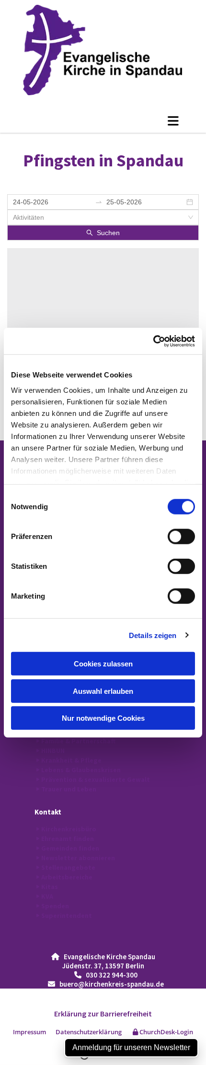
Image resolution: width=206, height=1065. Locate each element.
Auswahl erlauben (103, 691)
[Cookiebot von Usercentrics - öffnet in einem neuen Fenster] (153, 341)
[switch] (181, 536)
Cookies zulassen (103, 664)
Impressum (29, 1031)
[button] (103, 120)
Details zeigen (152, 635)
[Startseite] (103, 50)
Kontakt (47, 811)
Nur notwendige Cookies (103, 718)
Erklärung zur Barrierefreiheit (103, 1013)
